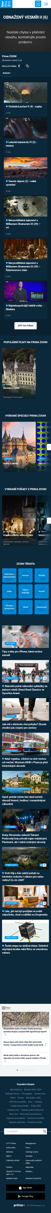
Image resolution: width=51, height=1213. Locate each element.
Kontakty (29, 1156)
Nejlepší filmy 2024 (32, 1089)
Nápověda (29, 1167)
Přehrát (9, 385)
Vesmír (42, 591)
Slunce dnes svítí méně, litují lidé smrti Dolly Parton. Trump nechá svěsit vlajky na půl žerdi (24, 1043)
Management (31, 1143)
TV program (26, 1093)
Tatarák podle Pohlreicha (32, 1110)
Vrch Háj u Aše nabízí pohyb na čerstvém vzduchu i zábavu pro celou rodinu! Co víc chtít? (23, 877)
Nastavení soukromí (33, 1178)
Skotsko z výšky (11, 388)
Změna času (39, 1093)
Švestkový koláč (34, 1122)
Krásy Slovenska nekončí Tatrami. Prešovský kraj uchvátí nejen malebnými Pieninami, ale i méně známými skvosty (24, 839)
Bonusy (6, 73)
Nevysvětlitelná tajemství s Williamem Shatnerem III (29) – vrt (23, 224)
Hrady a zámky (10, 463)
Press (28, 1148)
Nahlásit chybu (12, 1178)
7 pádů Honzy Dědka (19, 1106)
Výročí (25, 607)
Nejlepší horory (12, 1093)
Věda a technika (25, 591)
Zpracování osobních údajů (34, 1161)
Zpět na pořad (25, 325)
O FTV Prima (11, 1143)
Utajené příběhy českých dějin (18, 535)
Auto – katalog (35, 1102)
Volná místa (10, 1148)
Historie (25, 575)
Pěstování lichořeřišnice (31, 1114)
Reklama (9, 1152)
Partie (13, 1098)
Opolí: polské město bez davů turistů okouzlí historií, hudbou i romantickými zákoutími (23, 800)
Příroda (41, 575)
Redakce (29, 1171)
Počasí (21, 1098)
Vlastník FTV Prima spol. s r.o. (13, 1172)
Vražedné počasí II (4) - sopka (25, 106)
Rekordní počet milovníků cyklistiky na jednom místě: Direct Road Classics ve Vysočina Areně (24, 690)
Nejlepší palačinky (17, 1122)
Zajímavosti (42, 607)
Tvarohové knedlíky (35, 1118)
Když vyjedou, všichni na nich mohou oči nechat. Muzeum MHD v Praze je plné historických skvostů (25, 762)
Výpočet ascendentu (16, 1118)
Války (9, 591)
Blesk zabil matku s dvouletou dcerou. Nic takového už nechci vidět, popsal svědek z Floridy (25, 1056)
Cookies (9, 1167)
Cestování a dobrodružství (9, 575)
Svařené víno (13, 1110)
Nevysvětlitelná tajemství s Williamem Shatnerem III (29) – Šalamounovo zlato (23, 267)
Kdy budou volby (33, 1098)
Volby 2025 (36, 1106)
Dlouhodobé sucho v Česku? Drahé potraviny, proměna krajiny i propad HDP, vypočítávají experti (25, 1030)
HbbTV (8, 1156)
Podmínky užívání (12, 1160)
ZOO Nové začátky (17, 1102)
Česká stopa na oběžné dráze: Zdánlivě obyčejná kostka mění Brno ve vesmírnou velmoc (25, 949)
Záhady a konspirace (9, 607)
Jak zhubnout (16, 1089)
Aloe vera (13, 1114)
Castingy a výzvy (32, 1152)
